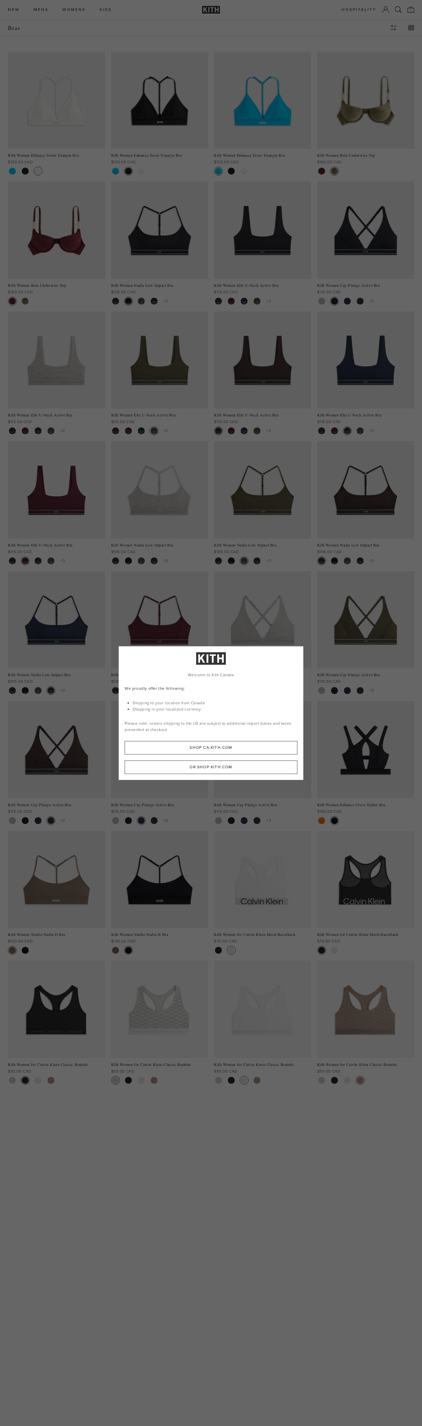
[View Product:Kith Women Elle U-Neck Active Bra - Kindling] (218, 301)
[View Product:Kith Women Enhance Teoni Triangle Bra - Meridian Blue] (12, 171)
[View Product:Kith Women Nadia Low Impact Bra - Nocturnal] (154, 301)
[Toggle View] (411, 28)
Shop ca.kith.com (211, 747)
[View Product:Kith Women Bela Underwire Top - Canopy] (334, 171)
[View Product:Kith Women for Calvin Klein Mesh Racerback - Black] (218, 950)
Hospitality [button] (359, 9)
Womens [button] (74, 9)
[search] (398, 9)
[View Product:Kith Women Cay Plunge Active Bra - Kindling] (360, 301)
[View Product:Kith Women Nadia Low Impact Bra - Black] (128, 301)
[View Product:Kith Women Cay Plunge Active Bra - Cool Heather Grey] (321, 301)
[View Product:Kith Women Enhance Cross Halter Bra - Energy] (321, 820)
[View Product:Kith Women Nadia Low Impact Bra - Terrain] (141, 301)
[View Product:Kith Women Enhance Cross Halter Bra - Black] (334, 820)
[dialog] (211, 713)
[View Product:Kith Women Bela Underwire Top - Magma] (321, 171)
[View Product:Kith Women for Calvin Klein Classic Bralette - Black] (25, 1080)
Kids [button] (106, 9)
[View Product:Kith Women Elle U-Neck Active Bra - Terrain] (257, 301)
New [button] (14, 9)
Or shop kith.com (211, 767)
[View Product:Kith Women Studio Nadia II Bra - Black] (25, 950)
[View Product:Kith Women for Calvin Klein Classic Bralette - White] (38, 1080)
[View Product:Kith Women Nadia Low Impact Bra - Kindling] (115, 301)
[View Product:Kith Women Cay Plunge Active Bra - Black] (334, 301)
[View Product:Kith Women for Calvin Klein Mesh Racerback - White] (231, 950)
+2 (166, 301)
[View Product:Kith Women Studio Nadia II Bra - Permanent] (12, 950)
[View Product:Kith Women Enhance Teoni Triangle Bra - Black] (25, 171)
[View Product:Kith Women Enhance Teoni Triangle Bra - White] (38, 171)
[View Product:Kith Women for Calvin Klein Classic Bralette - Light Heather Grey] (12, 1080)
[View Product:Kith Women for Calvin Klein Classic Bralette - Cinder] (50, 1080)
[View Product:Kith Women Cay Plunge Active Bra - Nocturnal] (347, 301)
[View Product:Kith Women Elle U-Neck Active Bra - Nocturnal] (244, 301)
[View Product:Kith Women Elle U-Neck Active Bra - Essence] (231, 301)
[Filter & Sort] (393, 28)
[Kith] (211, 10)
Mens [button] (41, 9)
